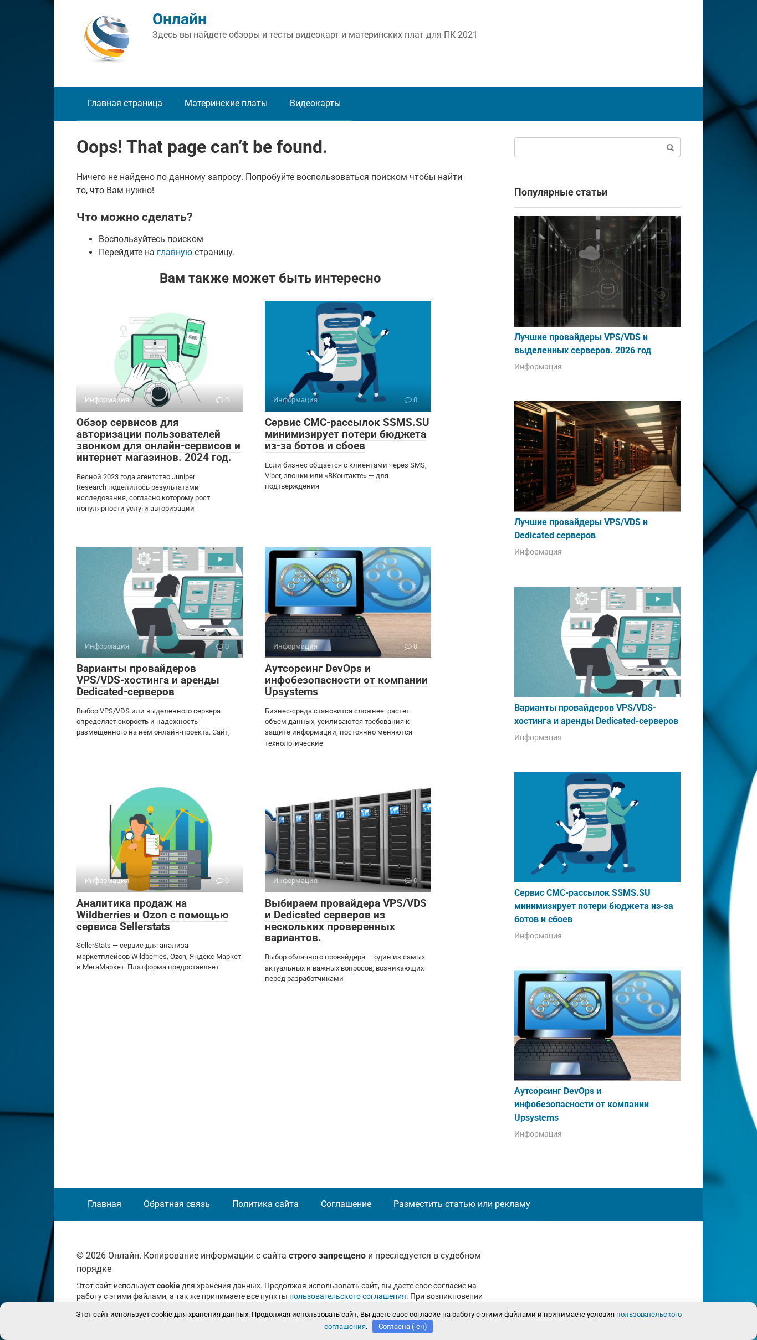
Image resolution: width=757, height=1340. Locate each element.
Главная (104, 1204)
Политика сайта (265, 1204)
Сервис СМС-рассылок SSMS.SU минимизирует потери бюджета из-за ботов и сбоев (347, 434)
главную (174, 252)
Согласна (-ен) (402, 1326)
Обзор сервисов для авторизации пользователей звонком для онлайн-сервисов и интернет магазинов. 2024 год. (158, 440)
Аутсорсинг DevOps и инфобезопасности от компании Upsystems (346, 680)
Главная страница (125, 103)
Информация (538, 366)
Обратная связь (177, 1204)
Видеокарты (315, 103)
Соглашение (346, 1204)
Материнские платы (226, 103)
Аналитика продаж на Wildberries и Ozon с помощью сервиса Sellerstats (152, 915)
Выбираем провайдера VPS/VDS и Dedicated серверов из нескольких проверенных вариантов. (346, 920)
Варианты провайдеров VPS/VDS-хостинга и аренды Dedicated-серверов (147, 680)
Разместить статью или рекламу (461, 1204)
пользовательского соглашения (347, 1296)
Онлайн (179, 19)
